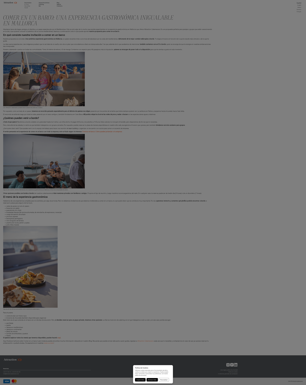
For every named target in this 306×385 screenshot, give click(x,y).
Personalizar (164, 380)
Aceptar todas (140, 379)
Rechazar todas (152, 379)
